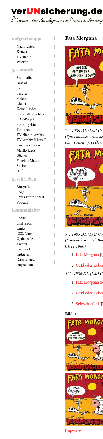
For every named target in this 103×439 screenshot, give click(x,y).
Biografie (23, 186)
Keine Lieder (26, 108)
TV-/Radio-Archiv (30, 134)
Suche (21, 165)
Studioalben (25, 77)
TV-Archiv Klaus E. (32, 139)
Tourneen (24, 129)
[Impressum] (73, 430)
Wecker (22, 61)
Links (21, 228)
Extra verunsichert (30, 196)
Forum (22, 217)
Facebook (24, 249)
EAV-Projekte (27, 119)
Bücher (22, 155)
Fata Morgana (87, 254)
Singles (22, 93)
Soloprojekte (26, 124)
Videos (22, 98)
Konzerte (23, 51)
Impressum (25, 264)
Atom (28, 233)
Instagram (24, 254)
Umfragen (24, 223)
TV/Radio (24, 56)
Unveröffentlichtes (30, 114)
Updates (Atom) (29, 238)
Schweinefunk (88, 303)
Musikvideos (26, 150)
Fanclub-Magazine (30, 160)
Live (20, 88)
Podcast (22, 202)
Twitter (22, 243)
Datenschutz (26, 259)
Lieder (21, 103)
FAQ (20, 191)
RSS (20, 233)
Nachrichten (26, 46)
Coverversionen (28, 144)
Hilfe (20, 170)
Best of (22, 82)
